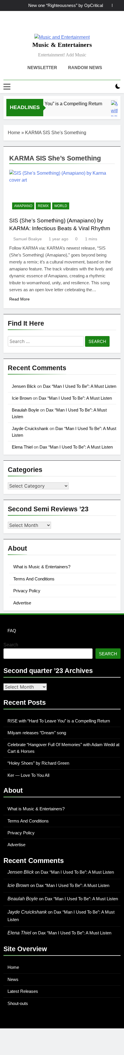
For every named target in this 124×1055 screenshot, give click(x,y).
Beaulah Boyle (25, 409)
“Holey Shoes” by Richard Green (38, 763)
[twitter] (62, 24)
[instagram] (55, 24)
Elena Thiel (22, 446)
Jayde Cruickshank (30, 428)
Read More (19, 299)
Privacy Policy (26, 590)
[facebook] (48, 24)
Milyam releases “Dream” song (36, 732)
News (12, 979)
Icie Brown (22, 398)
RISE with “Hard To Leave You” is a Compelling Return (58, 720)
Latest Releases (22, 991)
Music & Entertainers (62, 44)
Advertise (22, 602)
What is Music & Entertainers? (41, 566)
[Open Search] (108, 86)
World (60, 206)
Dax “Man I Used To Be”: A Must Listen (79, 386)
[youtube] (75, 24)
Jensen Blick (24, 386)
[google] (68, 24)
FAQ (11, 630)
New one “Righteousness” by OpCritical (65, 5)
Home (14, 132)
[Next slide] (116, 5)
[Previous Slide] (108, 5)
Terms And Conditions (34, 578)
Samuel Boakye (27, 239)
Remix (43, 206)
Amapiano (23, 206)
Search (10, 644)
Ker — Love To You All (28, 775)
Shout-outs (17, 1003)
